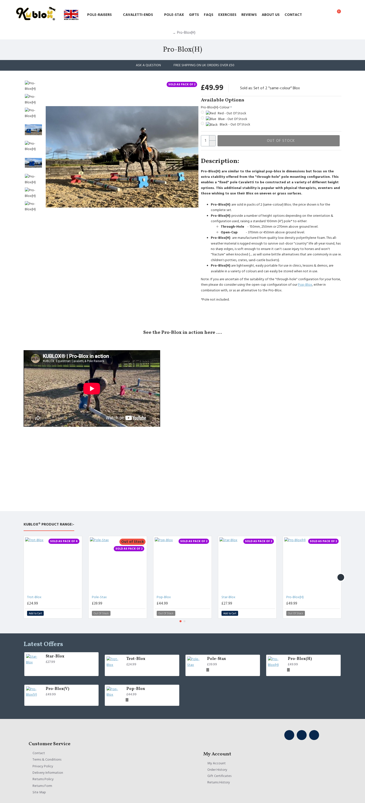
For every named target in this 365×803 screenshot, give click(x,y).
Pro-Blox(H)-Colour (215, 107)
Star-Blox (228, 597)
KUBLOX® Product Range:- (49, 524)
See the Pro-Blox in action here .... (182, 332)
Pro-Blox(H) (295, 597)
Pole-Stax (99, 597)
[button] (24, 577)
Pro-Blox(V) (57, 689)
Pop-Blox (305, 284)
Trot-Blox (34, 597)
